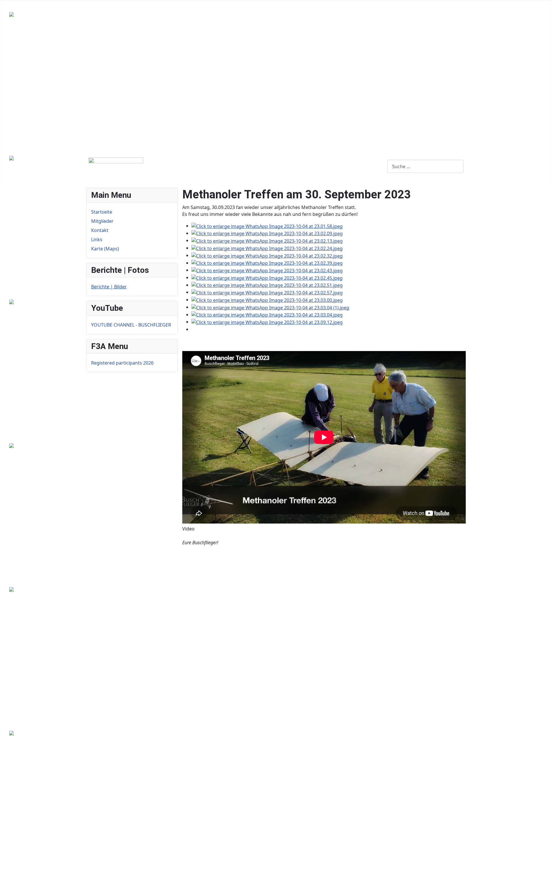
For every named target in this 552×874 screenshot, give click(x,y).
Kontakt (66, 7)
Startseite (10, 7)
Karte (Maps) (114, 7)
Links (87, 7)
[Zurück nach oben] (544, 866)
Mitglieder (39, 7)
